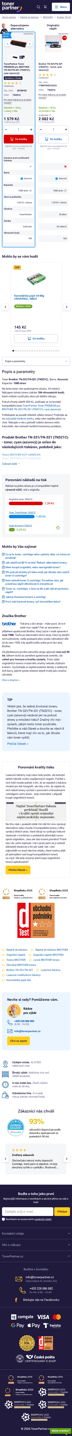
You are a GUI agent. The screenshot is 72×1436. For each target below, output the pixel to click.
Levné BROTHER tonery (46, 959)
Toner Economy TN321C (20, 525)
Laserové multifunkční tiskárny (23, 975)
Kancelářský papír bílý (18, 980)
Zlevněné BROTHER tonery (21, 964)
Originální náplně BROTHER (48, 954)
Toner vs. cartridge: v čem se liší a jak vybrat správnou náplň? (36, 590)
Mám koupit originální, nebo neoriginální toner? (32, 567)
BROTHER (48, 17)
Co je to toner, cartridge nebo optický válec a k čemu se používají (37, 556)
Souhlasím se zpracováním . (29, 1219)
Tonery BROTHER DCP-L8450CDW (21, 458)
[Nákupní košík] (45, 7)
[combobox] (36, 361)
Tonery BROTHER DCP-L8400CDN (21, 454)
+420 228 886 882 (24, 1021)
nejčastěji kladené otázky (19, 418)
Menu (63, 6)
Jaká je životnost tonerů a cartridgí (25, 596)
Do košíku (56, 139)
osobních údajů (43, 1219)
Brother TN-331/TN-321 (19, 969)
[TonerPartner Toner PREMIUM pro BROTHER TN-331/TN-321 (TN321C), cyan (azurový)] (18, 43)
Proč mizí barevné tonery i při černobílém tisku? (32, 601)
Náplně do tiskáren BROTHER (51, 949)
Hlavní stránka (9, 17)
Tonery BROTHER (16, 959)
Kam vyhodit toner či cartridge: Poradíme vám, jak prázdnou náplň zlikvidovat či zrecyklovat (34, 582)
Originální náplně (15, 954)
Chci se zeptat (18, 1040)
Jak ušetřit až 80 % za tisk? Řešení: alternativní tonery (36, 562)
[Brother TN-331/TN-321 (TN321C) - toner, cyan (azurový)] (53, 43)
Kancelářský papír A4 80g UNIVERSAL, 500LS (29, 297)
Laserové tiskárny (50, 969)
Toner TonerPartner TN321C (22, 512)
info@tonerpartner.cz (27, 1031)
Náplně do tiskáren (29, 17)
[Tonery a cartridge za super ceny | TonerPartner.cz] (12, 7)
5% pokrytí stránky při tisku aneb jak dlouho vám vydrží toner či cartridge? (37, 574)
